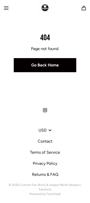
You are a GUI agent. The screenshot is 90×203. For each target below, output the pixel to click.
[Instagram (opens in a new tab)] (45, 110)
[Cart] (84, 8)
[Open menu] (6, 8)
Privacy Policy (45, 163)
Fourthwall (53, 194)
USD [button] (42, 130)
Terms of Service (45, 152)
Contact (45, 141)
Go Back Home (45, 65)
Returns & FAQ (45, 174)
